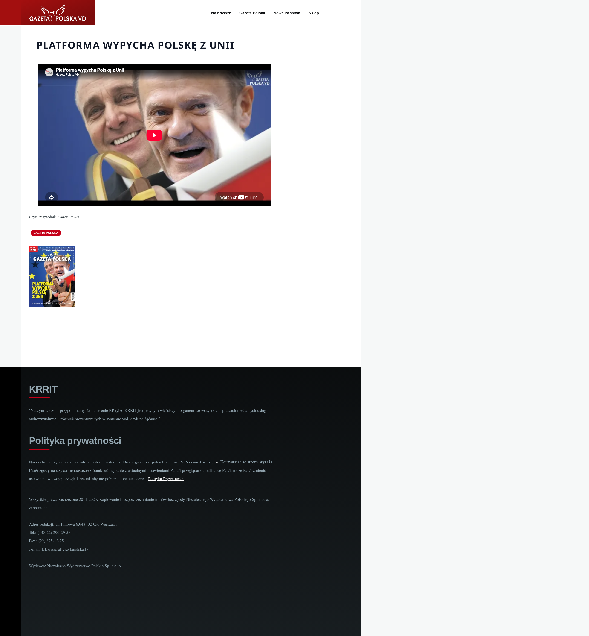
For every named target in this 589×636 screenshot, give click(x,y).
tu (216, 462)
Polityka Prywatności (166, 478)
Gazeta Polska (46, 232)
